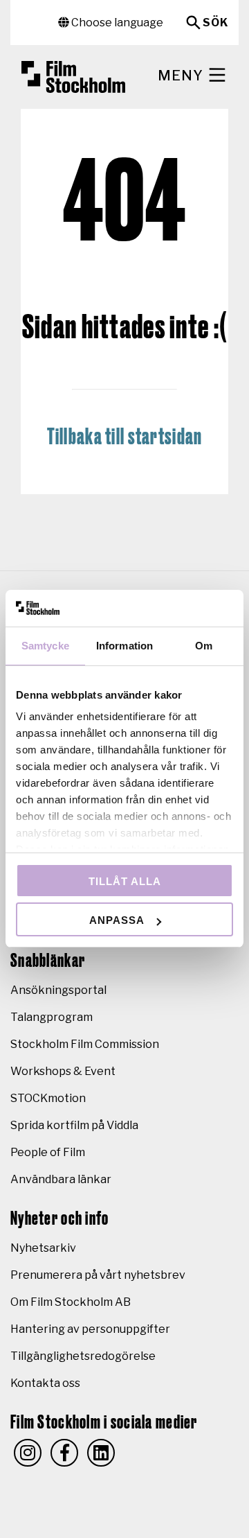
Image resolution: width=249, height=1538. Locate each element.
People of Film (47, 1152)
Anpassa (117, 920)
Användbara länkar (60, 1179)
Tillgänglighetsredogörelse (83, 1356)
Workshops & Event (63, 1071)
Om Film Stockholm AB (70, 1302)
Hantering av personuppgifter (90, 1329)
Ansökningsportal (58, 990)
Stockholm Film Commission (84, 1044)
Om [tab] (203, 646)
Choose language (116, 22)
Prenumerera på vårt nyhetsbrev (97, 1275)
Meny (182, 75)
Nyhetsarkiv (43, 1248)
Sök (215, 22)
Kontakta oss (45, 1383)
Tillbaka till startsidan (125, 437)
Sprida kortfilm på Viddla (74, 1125)
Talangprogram (51, 1017)
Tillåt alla (125, 881)
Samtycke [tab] (45, 646)
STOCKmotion (48, 1098)
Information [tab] (124, 646)
